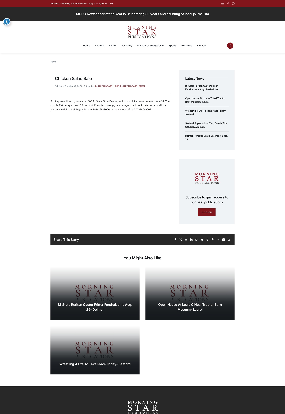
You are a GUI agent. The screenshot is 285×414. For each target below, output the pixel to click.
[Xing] (223, 240)
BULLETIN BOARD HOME (107, 86)
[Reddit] (186, 240)
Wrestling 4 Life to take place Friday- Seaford (95, 364)
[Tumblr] (207, 240)
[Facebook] (175, 240)
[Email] (229, 240)
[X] (180, 240)
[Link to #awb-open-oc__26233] (230, 46)
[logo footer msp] (142, 399)
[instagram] (233, 3)
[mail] (222, 3)
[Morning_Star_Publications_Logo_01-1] (142, 26)
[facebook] (228, 3)
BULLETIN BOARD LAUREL (132, 86)
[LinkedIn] (191, 240)
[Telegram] (202, 240)
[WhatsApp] (196, 240)
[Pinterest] (212, 240)
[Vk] (218, 240)
